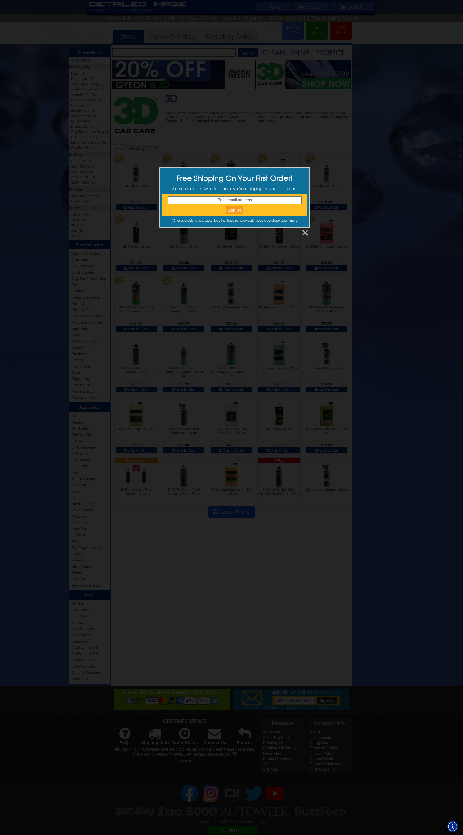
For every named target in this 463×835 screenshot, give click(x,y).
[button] (452, 826)
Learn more (289, 220)
